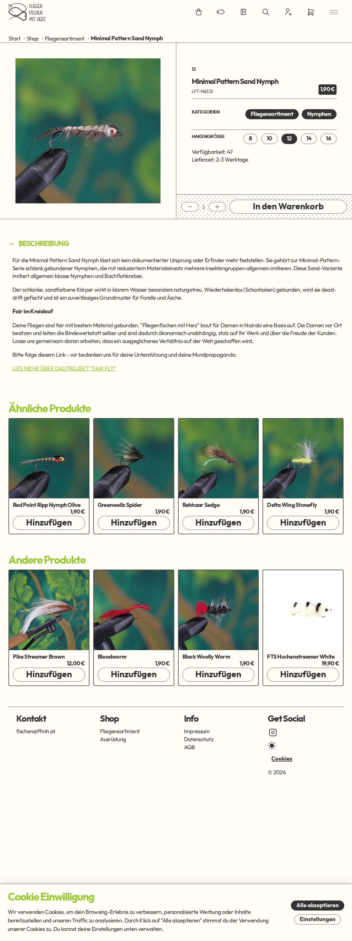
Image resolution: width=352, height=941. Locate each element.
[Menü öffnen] (333, 12)
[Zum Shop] (198, 12)
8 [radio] (250, 138)
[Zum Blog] (243, 12)
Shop (33, 38)
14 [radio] (309, 138)
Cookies (281, 759)
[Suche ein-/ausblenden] (266, 12)
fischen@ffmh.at (35, 731)
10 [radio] (269, 138)
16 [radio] (328, 138)
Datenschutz (198, 739)
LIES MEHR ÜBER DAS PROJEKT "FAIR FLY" (64, 368)
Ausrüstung (113, 739)
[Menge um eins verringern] (189, 206)
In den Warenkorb (288, 206)
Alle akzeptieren (317, 905)
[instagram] (273, 732)
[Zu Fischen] (221, 12)
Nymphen (319, 114)
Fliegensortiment (65, 38)
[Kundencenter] (288, 11)
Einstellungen (318, 919)
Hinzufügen (49, 523)
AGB (189, 747)
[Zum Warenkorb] (310, 12)
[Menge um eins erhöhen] (217, 206)
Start (15, 38)
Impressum (197, 731)
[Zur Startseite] (27, 12)
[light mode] (272, 745)
